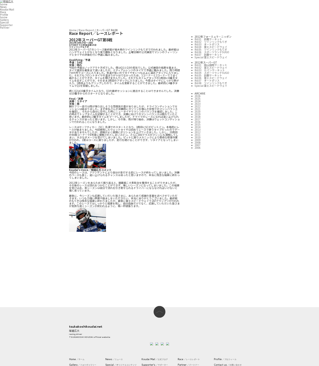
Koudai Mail (7, 9)
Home (73, 30)
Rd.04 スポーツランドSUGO (212, 73)
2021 (197, 109)
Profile (4, 14)
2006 (197, 148)
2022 (197, 106)
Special (4, 22)
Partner (4, 27)
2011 (197, 135)
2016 (197, 122)
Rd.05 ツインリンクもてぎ (211, 49)
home (3, 4)
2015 (197, 124)
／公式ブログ (154, 359)
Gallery (4, 20)
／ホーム (77, 359)
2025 (197, 98)
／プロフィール (225, 359)
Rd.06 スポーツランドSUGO (212, 52)
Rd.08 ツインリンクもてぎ (211, 83)
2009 (197, 140)
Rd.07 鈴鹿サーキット (208, 54)
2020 (197, 111)
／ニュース (114, 359)
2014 (197, 127)
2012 (197, 132)
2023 (197, 104)
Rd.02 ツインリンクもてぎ (211, 42)
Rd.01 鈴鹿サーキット (208, 39)
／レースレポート (189, 359)
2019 (197, 114)
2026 (197, 96)
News (3, 7)
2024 (197, 101)
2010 (197, 137)
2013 (197, 129)
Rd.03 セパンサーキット (210, 70)
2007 (197, 145)
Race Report (86, 30)
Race (3, 12)
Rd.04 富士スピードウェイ (211, 47)
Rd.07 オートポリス (207, 80)
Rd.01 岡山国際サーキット (211, 65)
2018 (197, 116)
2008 (197, 142)
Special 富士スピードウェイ (211, 57)
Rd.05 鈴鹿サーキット (208, 75)
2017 (197, 119)
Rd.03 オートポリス (207, 44)
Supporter (6, 25)
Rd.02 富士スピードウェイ (211, 67)
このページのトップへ (159, 312)
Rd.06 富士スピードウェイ (211, 78)
